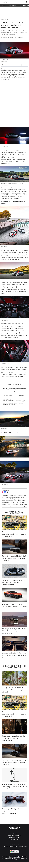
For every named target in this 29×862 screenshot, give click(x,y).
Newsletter (25, 64)
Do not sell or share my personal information (14, 846)
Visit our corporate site (16, 857)
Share (4, 64)
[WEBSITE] (7, 492)
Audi (5, 72)
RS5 (8, 158)
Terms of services (17, 399)
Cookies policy (14, 842)
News (22, 37)
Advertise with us (14, 844)
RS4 (5, 158)
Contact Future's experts (14, 835)
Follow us (18, 64)
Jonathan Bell (6, 37)
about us (14, 833)
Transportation (4, 19)
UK (23, 74)
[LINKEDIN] (5, 492)
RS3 (2, 158)
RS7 (13, 158)
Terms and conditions (14, 837)
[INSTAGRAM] (3, 492)
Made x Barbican (12, 5)
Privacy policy (14, 839)
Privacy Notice (18, 400)
